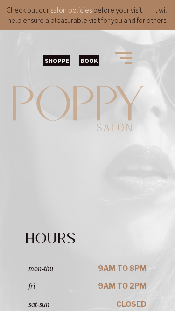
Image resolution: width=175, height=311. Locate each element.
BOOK (89, 60)
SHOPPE (57, 60)
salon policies (71, 9)
